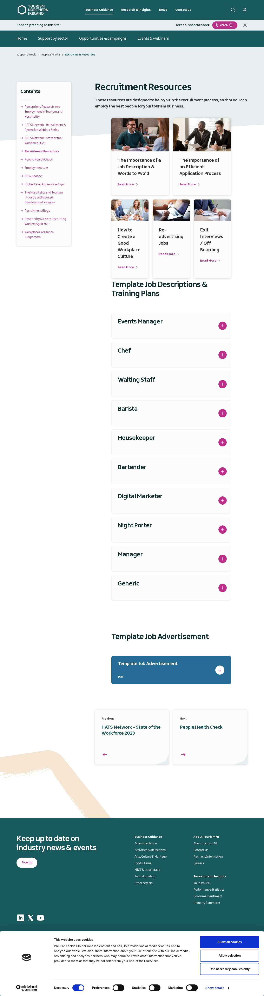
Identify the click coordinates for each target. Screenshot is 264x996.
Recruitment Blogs (37, 210)
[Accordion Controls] (222, 326)
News (163, 10)
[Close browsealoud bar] (245, 25)
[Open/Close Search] (233, 10)
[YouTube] (40, 918)
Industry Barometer (206, 903)
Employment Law (36, 168)
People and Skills (50, 54)
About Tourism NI (205, 843)
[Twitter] (30, 918)
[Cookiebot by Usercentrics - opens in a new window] (27, 988)
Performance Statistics (208, 889)
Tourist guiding (145, 876)
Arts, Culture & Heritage (150, 856)
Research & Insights (136, 10)
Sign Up (26, 862)
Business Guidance (99, 10)
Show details (214, 988)
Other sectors (143, 883)
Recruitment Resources (42, 151)
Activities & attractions (150, 850)
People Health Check (38, 159)
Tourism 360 (201, 883)
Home (21, 39)
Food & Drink (142, 863)
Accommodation (145, 843)
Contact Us (183, 10)
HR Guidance (33, 176)
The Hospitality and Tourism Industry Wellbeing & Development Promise (44, 197)
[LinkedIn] (20, 918)
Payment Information (208, 856)
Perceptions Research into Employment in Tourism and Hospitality (43, 111)
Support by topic (26, 54)
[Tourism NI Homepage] (33, 10)
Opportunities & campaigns (103, 39)
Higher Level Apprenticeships (44, 184)
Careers (198, 863)
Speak (224, 25)
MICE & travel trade (147, 870)
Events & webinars (153, 39)
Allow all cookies (229, 942)
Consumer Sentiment (208, 896)
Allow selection (230, 955)
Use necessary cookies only (230, 969)
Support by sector (53, 39)
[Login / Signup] (245, 10)
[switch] (118, 987)
